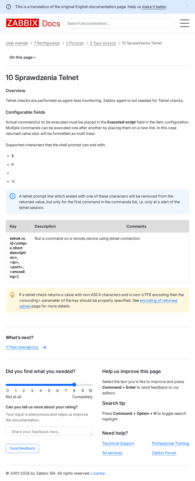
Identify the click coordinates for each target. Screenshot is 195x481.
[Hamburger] (184, 23)
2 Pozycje (74, 43)
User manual (17, 43)
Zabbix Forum (164, 452)
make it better (154, 6)
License (98, 473)
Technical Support (118, 443)
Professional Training (170, 443)
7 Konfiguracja (47, 43)
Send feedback (22, 448)
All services (112, 452)
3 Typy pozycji (103, 43)
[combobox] (120, 23)
